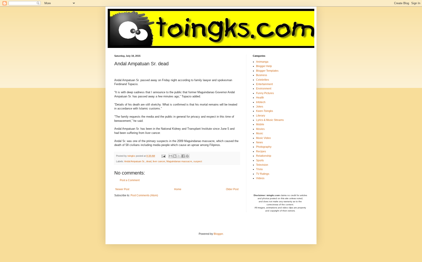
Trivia (259, 169)
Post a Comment (130, 180)
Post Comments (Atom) (144, 195)
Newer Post (122, 189)
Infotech (261, 102)
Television (262, 164)
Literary (260, 115)
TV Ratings (262, 173)
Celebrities (262, 79)
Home (177, 189)
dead (148, 161)
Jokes (259, 106)
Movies (260, 129)
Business (261, 75)
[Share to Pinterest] (187, 156)
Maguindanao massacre (179, 161)
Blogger (218, 233)
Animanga (262, 61)
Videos (260, 178)
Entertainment (264, 84)
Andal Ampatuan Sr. (134, 161)
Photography (263, 146)
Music (259, 133)
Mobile (260, 124)
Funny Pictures (265, 93)
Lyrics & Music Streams (270, 120)
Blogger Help (264, 66)
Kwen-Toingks (264, 111)
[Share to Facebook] (183, 156)
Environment (263, 88)
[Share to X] (179, 156)
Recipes (261, 151)
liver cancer (159, 161)
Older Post (232, 189)
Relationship (263, 155)
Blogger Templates (267, 70)
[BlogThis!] (175, 156)
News (259, 142)
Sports (260, 160)
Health (260, 97)
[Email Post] (163, 156)
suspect (197, 161)
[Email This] (170, 156)
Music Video (263, 138)
